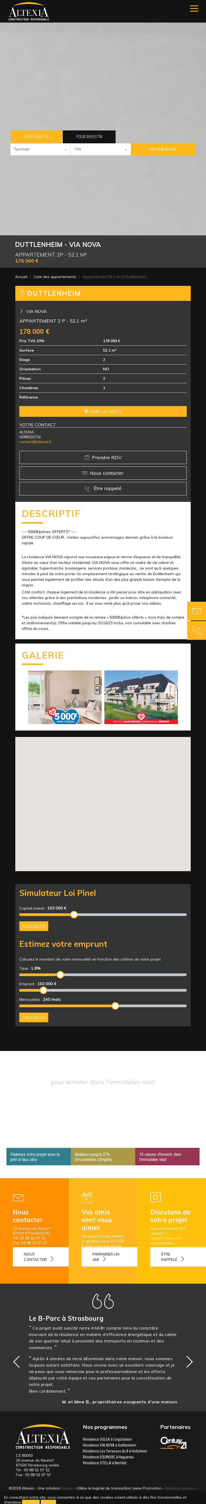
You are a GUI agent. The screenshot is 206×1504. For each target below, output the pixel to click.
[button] (40, 149)
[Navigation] (194, 8)
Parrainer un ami (106, 1257)
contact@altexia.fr (35, 441)
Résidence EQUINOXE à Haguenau (108, 1457)
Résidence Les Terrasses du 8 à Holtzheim (115, 1451)
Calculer (34, 926)
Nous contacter (107, 473)
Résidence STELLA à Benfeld (104, 1463)
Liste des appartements (55, 276)
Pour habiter (36, 136)
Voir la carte (105, 411)
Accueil (21, 276)
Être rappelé (107, 488)
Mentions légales (180, 1488)
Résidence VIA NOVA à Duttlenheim (109, 1445)
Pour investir (89, 136)
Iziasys (67, 1488)
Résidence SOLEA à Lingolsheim (107, 1439)
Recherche (163, 149)
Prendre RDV (107, 457)
